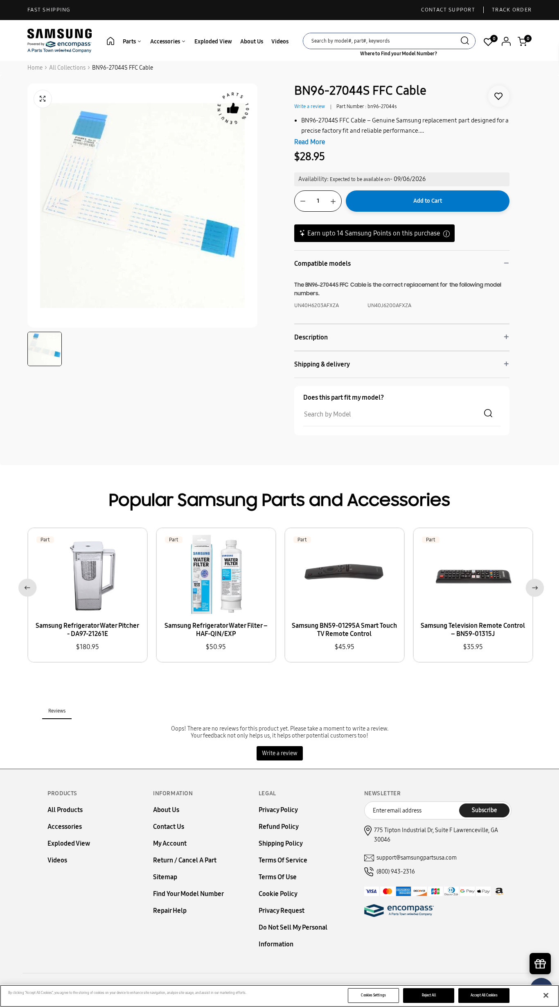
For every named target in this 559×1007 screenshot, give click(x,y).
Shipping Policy (281, 843)
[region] (279, 996)
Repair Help (170, 910)
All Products (65, 810)
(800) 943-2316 (395, 871)
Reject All (429, 995)
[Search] (465, 41)
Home (35, 67)
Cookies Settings (373, 995)
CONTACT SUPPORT (448, 10)
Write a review (309, 106)
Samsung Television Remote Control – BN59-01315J (473, 630)
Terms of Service (283, 860)
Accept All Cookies (484, 995)
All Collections (67, 67)
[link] (498, 96)
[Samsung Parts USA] (59, 40)
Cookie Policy (278, 894)
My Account (170, 843)
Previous (26, 586)
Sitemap (165, 877)
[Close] (546, 996)
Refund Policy (279, 826)
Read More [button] (309, 142)
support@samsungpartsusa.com (416, 857)
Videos (280, 41)
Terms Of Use (278, 877)
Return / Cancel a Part (184, 860)
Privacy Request (281, 910)
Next (533, 586)
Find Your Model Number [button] (188, 894)
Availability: (313, 179)
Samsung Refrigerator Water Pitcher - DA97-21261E (87, 630)
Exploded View (213, 41)
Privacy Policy (278, 810)
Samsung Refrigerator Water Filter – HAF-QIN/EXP (216, 630)
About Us (251, 41)
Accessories (165, 41)
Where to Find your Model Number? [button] (398, 54)
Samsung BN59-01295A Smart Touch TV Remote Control (344, 630)
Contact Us (168, 826)
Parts (130, 41)
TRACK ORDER (512, 10)
